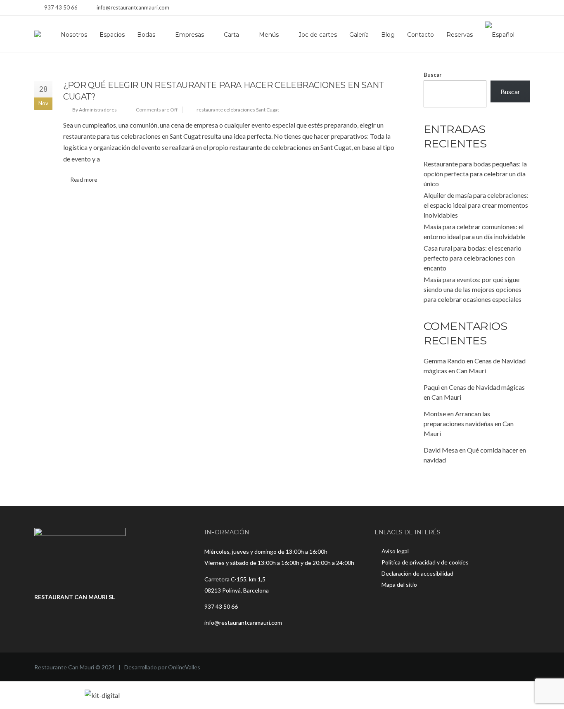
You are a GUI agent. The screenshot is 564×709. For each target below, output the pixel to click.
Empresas (189, 34)
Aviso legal (395, 551)
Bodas (146, 34)
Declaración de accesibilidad (417, 573)
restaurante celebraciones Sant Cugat (238, 110)
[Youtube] (524, 8)
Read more (84, 179)
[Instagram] (514, 8)
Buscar (433, 74)
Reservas (459, 34)
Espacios (112, 34)
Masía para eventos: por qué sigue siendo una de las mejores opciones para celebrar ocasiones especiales (472, 289)
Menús (269, 34)
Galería (359, 34)
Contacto (420, 34)
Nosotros (74, 34)
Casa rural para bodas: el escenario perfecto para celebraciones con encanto (472, 258)
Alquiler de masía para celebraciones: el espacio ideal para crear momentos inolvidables (476, 205)
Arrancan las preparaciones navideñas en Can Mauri (469, 423)
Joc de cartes (318, 34)
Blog (388, 34)
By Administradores (94, 110)
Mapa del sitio (399, 584)
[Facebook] (504, 8)
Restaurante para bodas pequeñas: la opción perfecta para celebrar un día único (475, 173)
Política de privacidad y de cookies (425, 562)
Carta (231, 34)
